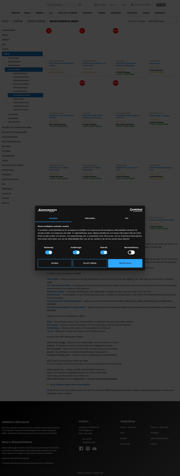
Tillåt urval (90, 263)
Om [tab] (126, 218)
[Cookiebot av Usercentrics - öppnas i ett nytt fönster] (131, 210)
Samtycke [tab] (53, 218)
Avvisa (54, 263)
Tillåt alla (125, 263)
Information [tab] (90, 218)
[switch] (76, 252)
